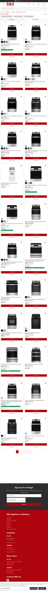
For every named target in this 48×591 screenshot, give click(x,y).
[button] (3, 4)
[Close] (46, 583)
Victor (9, 536)
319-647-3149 (12, 542)
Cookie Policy (22, 585)
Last (30, 451)
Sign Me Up (24, 504)
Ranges (24, 12)
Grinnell (9, 545)
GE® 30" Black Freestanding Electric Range (32, 332)
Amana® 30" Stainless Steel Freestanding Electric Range (34, 400)
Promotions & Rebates (11, 520)
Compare (12, 56)
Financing (8, 522)
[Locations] (33, 4)
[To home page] (10, 4)
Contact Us (9, 527)
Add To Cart (12, 54)
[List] (28, 4)
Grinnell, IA (30, 1)
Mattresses (9, 519)
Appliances (8, 12)
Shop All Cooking (19, 12)
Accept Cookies (34, 588)
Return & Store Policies (11, 529)
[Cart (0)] (43, 4)
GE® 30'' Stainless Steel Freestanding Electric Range (10, 44)
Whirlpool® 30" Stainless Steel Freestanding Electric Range (35, 81)
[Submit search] (45, 8)
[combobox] (36, 20)
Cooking (12, 12)
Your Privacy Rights (6, 588)
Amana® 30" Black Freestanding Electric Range (9, 438)
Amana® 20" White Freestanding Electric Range (9, 183)
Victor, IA (24, 1)
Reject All (42, 588)
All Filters (13, 19)
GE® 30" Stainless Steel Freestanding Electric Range (34, 364)
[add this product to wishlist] (21, 24)
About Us (8, 525)
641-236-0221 (12, 551)
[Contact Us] (38, 4)
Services (8, 524)
